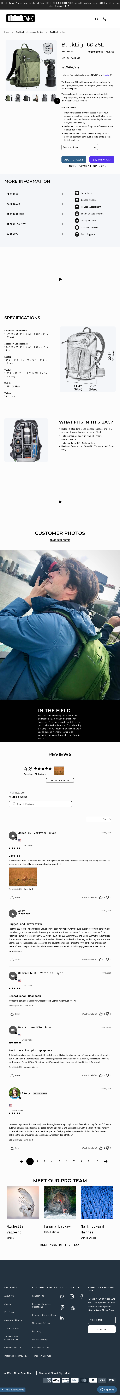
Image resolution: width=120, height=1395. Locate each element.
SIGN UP (101, 1329)
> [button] (106, 1161)
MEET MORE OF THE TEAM (60, 1244)
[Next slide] (49, 69)
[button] (70, 58)
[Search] (96, 19)
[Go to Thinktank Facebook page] (81, 1296)
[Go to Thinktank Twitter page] (62, 1296)
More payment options (88, 165)
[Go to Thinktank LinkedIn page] (62, 1318)
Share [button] (17, 897)
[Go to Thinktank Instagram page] (72, 1296)
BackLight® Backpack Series (29, 32)
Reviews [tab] (20, 792)
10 (96, 1161)
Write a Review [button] (60, 780)
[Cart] (104, 19)
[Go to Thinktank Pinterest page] (62, 1307)
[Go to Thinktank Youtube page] (73, 1308)
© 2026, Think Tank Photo (18, 1373)
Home (6, 32)
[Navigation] (112, 19)
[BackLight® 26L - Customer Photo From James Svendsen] (59, 771)
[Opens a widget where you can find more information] (107, 1390)
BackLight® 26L (15, 889)
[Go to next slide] (57, 101)
